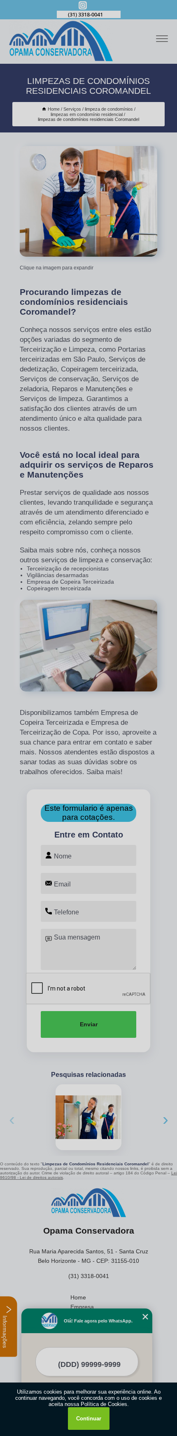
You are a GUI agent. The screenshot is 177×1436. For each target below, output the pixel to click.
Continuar (88, 1418)
